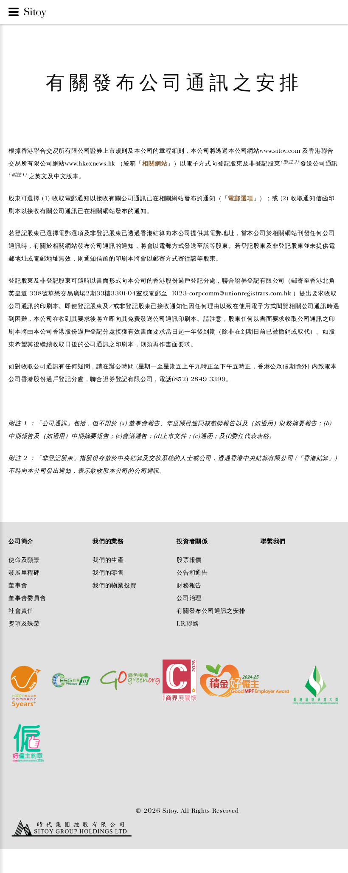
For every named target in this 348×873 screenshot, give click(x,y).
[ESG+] (72, 677)
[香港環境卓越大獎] (315, 677)
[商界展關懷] (180, 677)
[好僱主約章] (28, 736)
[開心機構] (26, 677)
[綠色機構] (130, 677)
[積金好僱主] (245, 677)
